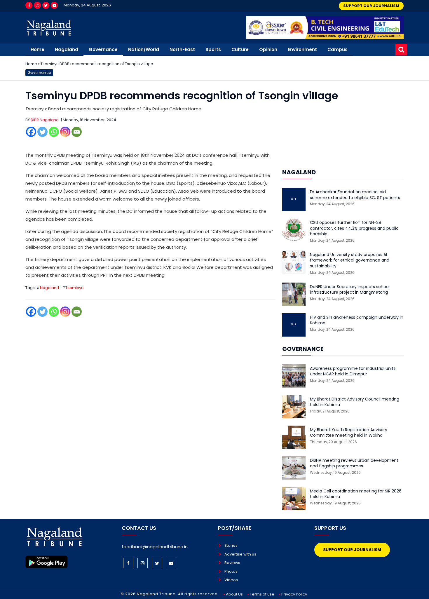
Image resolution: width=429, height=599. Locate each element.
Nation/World (143, 49)
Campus (337, 49)
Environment (302, 49)
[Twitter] (45, 5)
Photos (231, 571)
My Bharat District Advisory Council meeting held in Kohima (354, 402)
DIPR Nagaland (45, 120)
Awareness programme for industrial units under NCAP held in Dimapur (352, 371)
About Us (234, 594)
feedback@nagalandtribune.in (155, 547)
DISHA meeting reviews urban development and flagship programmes (354, 463)
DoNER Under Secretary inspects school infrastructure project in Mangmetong (350, 289)
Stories (231, 545)
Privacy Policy (294, 594)
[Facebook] (28, 5)
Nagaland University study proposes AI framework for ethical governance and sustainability (349, 260)
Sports (213, 49)
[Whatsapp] (54, 132)
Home (37, 49)
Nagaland (66, 49)
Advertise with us (240, 554)
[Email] (77, 132)
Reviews (232, 562)
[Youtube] (54, 5)
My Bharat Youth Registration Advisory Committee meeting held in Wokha (348, 432)
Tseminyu (74, 287)
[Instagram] (37, 5)
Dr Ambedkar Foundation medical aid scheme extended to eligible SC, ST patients (355, 195)
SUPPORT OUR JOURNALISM (371, 5)
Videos (231, 580)
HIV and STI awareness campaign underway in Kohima (356, 320)
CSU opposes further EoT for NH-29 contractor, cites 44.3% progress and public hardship (354, 228)
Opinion (268, 49)
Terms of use (262, 594)
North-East (182, 49)
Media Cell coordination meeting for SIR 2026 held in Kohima (356, 494)
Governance (103, 49)
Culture (240, 49)
